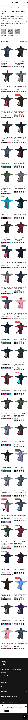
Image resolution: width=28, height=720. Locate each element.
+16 (12, 66)
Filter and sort (6, 41)
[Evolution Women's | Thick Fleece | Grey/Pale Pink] (20, 77)
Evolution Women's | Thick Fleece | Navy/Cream (7, 466)
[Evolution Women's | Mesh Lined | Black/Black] (7, 128)
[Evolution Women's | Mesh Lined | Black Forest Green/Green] (20, 404)
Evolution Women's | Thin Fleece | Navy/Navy (20, 288)
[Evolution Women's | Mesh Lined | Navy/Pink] (7, 304)
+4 (25, 318)
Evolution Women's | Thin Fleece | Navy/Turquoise (20, 389)
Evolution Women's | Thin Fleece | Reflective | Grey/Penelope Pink (7, 517)
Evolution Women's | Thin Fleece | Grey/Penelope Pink (7, 289)
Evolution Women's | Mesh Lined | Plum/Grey (20, 542)
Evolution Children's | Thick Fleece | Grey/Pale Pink (20, 187)
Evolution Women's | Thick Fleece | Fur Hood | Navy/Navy (7, 569)
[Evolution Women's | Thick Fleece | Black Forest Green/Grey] (20, 353)
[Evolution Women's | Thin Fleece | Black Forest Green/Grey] (7, 177)
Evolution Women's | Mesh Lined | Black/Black (7, 138)
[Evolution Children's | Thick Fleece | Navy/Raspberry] (20, 558)
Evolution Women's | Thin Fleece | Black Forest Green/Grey (7, 188)
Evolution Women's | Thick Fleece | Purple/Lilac (20, 619)
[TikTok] (8, 675)
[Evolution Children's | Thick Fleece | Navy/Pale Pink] (7, 353)
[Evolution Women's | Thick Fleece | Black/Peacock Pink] (7, 101)
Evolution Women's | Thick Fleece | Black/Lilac (7, 87)
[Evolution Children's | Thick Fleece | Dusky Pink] (20, 304)
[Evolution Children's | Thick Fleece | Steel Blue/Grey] (20, 634)
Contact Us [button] (3, 672)
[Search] (24, 3)
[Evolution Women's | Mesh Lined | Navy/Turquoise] (20, 506)
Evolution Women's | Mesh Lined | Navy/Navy (7, 62)
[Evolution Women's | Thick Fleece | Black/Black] (20, 52)
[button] (2, 67)
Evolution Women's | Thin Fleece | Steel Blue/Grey (20, 491)
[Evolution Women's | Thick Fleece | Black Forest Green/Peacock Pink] (20, 430)
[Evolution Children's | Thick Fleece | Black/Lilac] (7, 609)
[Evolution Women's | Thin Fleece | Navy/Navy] (20, 277)
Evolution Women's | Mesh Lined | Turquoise (7, 213)
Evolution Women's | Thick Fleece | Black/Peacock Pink (7, 113)
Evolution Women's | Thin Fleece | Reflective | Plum (20, 338)
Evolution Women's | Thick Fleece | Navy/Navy (20, 263)
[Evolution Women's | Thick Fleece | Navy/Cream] (7, 456)
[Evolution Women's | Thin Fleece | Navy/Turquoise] (20, 379)
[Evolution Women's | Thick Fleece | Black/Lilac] (7, 77)
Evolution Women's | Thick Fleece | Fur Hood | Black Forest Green (7, 543)
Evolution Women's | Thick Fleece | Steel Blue (7, 162)
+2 (25, 343)
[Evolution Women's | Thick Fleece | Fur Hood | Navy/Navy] (7, 558)
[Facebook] (2, 675)
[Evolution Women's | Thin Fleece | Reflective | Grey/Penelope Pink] (7, 506)
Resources (4, 691)
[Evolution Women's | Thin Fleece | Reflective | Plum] (20, 328)
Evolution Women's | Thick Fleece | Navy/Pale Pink (20, 138)
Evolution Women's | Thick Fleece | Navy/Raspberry (20, 162)
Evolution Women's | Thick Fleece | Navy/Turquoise (20, 213)
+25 (25, 191)
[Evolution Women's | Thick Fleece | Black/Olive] (7, 404)
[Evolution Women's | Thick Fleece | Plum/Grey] (20, 228)
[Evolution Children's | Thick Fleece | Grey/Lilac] (7, 430)
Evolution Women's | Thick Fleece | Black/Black (20, 62)
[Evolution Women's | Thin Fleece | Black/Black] (7, 228)
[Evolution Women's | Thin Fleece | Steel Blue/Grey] (20, 481)
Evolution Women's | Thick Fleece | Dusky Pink (7, 644)
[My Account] (22, 3)
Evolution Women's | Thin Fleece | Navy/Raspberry (7, 263)
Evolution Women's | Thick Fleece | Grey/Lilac (7, 491)
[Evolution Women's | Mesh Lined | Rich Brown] (7, 584)
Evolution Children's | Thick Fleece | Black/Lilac (7, 619)
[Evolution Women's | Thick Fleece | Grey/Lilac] (7, 481)
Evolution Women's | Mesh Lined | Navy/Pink (7, 314)
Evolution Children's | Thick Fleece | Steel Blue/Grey (20, 644)
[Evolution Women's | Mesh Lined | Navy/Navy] (7, 52)
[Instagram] (5, 675)
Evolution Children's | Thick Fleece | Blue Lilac (20, 466)
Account (4, 682)
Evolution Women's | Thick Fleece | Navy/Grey (7, 338)
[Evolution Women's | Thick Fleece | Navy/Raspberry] (20, 152)
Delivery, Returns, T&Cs (9, 696)
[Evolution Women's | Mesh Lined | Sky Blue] (20, 584)
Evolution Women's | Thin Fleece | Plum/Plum (7, 389)
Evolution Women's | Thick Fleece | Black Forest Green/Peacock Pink (20, 441)
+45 (25, 66)
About (3, 687)
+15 (12, 193)
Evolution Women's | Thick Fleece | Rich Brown (20, 112)
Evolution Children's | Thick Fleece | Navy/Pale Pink (7, 363)
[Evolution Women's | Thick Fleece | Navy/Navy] (20, 253)
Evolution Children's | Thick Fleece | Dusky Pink (20, 314)
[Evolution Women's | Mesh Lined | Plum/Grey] (20, 532)
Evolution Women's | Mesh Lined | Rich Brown (7, 595)
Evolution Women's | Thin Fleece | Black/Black (7, 238)
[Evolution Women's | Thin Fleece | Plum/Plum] (7, 379)
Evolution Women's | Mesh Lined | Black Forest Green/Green (20, 415)
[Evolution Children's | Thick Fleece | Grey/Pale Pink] (20, 177)
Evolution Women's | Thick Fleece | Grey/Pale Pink (20, 87)
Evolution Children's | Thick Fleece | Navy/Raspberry (20, 568)
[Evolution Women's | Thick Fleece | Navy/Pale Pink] (20, 128)
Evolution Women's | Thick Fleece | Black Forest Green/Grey (20, 364)
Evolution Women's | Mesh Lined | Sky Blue (20, 595)
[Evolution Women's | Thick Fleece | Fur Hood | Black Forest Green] (7, 532)
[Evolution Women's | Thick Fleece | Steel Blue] (7, 152)
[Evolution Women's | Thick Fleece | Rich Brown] (20, 101)
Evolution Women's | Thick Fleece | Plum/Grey (20, 238)
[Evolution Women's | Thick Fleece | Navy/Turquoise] (20, 203)
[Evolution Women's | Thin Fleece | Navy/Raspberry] (7, 253)
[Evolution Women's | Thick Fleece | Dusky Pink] (7, 634)
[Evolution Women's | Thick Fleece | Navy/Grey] (7, 328)
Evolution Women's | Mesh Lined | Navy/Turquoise (20, 516)
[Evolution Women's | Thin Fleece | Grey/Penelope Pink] (7, 277)
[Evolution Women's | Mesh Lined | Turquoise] (7, 203)
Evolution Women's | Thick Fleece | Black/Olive (7, 414)
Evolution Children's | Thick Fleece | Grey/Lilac (7, 440)
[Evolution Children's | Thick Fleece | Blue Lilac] (20, 456)
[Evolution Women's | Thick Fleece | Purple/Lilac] (20, 609)
